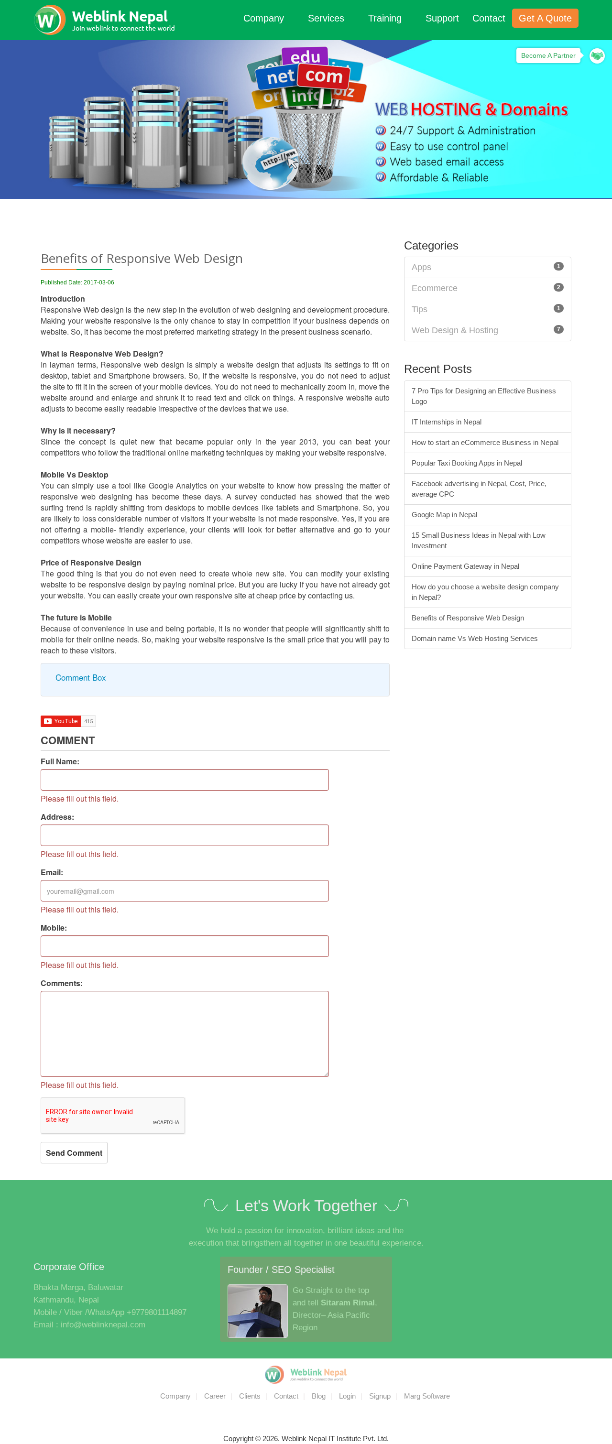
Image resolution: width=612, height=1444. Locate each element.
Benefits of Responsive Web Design (468, 618)
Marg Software (427, 1396)
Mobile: (54, 927)
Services (327, 18)
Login (347, 1396)
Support (442, 18)
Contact (488, 18)
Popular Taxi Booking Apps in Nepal (467, 463)
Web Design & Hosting (455, 330)
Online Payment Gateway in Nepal (465, 566)
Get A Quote (545, 18)
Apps (421, 267)
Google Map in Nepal (444, 514)
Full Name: (60, 761)
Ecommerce (435, 288)
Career (215, 1396)
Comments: (62, 982)
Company (265, 18)
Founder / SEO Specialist (281, 1269)
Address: (57, 816)
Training (386, 18)
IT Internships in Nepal (446, 422)
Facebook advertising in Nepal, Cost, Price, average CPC (479, 488)
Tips (419, 309)
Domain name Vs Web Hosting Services (475, 638)
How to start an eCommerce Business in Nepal (485, 442)
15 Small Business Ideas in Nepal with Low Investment (479, 540)
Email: (52, 872)
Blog (319, 1396)
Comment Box (80, 677)
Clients (250, 1396)
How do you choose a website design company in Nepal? (485, 592)
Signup (380, 1396)
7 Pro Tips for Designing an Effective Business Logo (484, 396)
